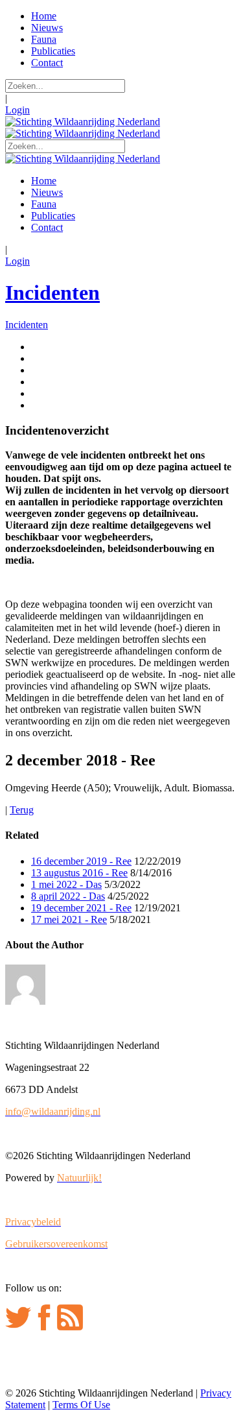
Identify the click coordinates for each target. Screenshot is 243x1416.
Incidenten (52, 292)
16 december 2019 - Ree (81, 861)
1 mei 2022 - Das (66, 884)
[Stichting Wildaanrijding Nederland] (82, 121)
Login (17, 109)
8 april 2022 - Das (68, 896)
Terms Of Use (81, 1404)
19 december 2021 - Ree (81, 907)
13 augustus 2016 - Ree (79, 872)
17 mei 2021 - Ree (69, 919)
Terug (22, 809)
